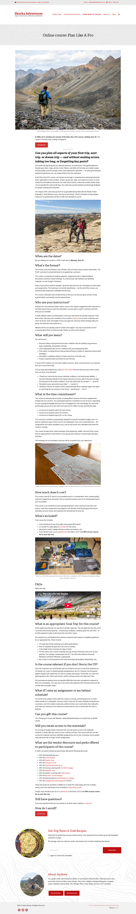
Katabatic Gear (50, 770)
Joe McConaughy (67, 768)
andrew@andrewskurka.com (97, 2)
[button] (112, 850)
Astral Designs (50, 758)
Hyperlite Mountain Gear (53, 765)
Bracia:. (116, 908)
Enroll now (41, 814)
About (86, 2)
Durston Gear (49, 760)
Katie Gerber (65, 773)
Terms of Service (94, 905)
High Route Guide (75, 787)
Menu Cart (116, 2)
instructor (75, 318)
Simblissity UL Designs (66, 778)
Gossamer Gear (50, 763)
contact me (88, 803)
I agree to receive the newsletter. (61, 855)
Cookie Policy (115, 905)
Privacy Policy (105, 905)
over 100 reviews (67, 370)
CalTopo (63, 527)
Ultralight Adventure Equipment (56, 781)
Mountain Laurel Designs (54, 775)
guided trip (62, 532)
